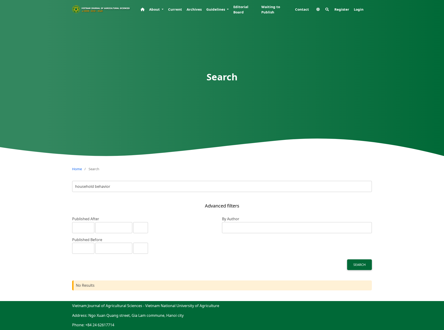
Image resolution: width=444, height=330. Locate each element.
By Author (230, 218)
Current (175, 9)
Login (359, 9)
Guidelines (216, 9)
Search (359, 264)
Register (341, 9)
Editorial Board (240, 9)
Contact (302, 9)
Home (77, 169)
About (155, 9)
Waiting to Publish (270, 9)
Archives (194, 9)
